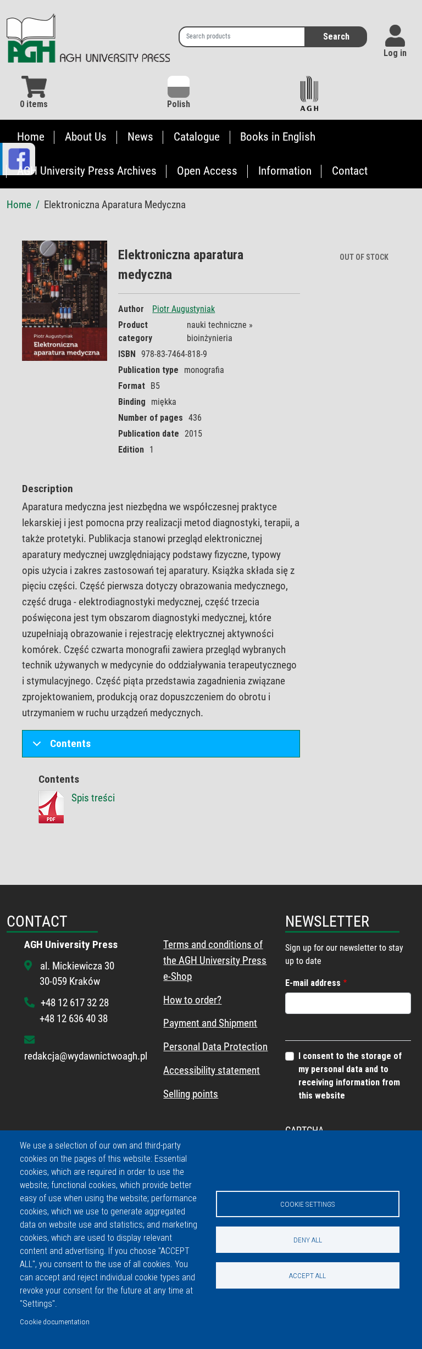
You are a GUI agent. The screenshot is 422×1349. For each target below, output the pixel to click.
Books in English (277, 136)
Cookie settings (307, 1204)
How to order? (192, 1000)
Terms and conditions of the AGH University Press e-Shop (214, 960)
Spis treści (93, 797)
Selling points (190, 1094)
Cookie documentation (55, 1321)
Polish (178, 104)
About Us (86, 136)
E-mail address (313, 983)
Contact (350, 170)
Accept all (307, 1275)
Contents (70, 743)
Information (285, 170)
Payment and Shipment (210, 1023)
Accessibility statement (211, 1070)
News (140, 136)
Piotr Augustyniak (183, 309)
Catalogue (197, 136)
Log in (395, 53)
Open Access (207, 170)
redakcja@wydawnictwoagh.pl (85, 1056)
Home (31, 136)
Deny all (307, 1239)
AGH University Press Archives (87, 170)
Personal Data (192, 1046)
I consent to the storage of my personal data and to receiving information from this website (350, 1076)
